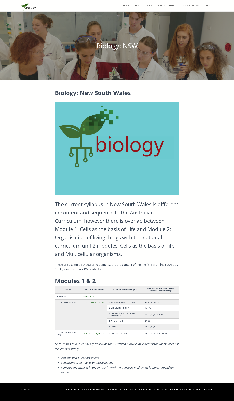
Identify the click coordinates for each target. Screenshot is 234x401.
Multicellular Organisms (94, 333)
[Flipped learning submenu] (175, 5)
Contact (26, 389)
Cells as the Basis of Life (93, 302)
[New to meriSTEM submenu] (153, 5)
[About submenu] (130, 5)
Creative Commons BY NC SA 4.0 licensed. (190, 389)
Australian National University (117, 389)
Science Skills (88, 296)
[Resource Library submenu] (198, 5)
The (98, 389)
